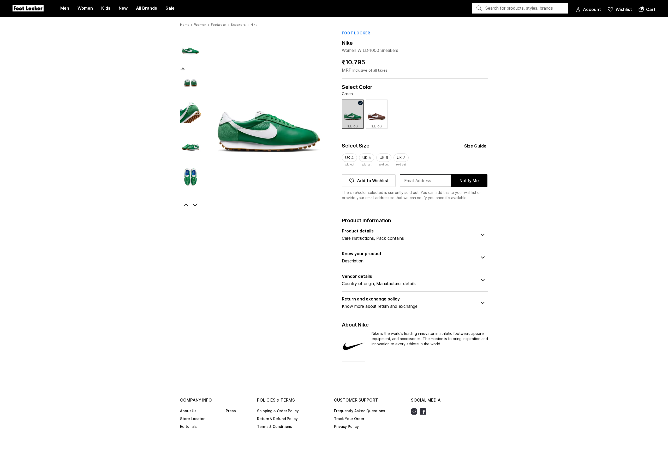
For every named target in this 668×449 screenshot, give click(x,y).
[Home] (28, 8)
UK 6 (384, 157)
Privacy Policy (346, 426)
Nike (347, 43)
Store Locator (192, 418)
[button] (646, 9)
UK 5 (366, 157)
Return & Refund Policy (277, 418)
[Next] (195, 205)
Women (200, 25)
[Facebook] (424, 411)
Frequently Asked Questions (359, 411)
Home (184, 25)
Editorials (188, 426)
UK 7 (401, 157)
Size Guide (475, 146)
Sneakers (238, 25)
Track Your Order (349, 418)
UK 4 (349, 157)
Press (231, 411)
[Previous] (185, 205)
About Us (188, 411)
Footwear (218, 25)
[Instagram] (415, 411)
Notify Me (469, 180)
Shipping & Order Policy (278, 411)
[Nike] (353, 346)
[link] (353, 114)
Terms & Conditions (274, 426)
